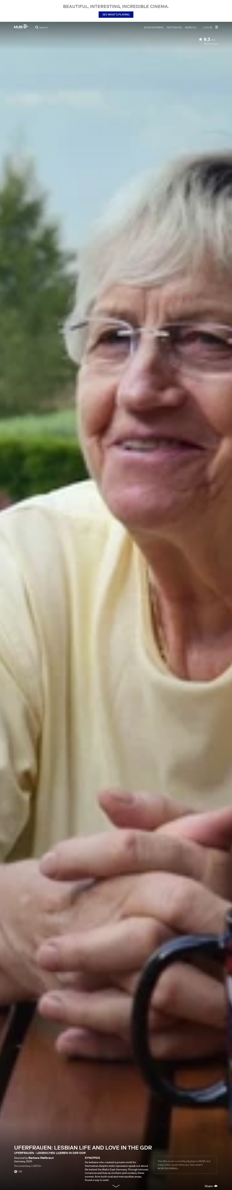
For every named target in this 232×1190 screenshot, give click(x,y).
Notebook (174, 27)
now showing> (168, 1168)
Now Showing (154, 27)
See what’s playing (116, 14)
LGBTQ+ (36, 1165)
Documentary (22, 1165)
